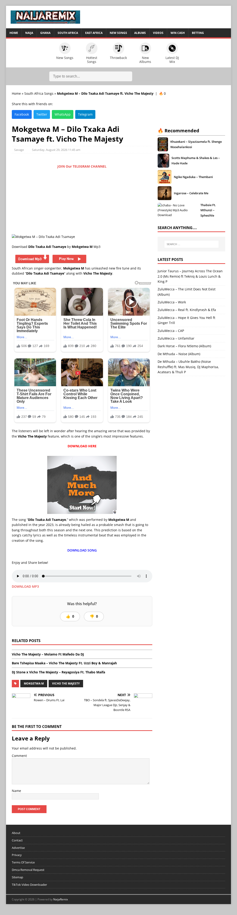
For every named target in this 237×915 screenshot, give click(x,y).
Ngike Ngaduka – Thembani (193, 177)
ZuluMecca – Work (172, 302)
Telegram (85, 114)
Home (13, 33)
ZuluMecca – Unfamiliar (176, 338)
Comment (19, 755)
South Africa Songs (38, 93)
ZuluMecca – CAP (171, 330)
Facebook (22, 114)
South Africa (68, 33)
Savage (19, 150)
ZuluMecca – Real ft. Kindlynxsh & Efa (187, 310)
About (16, 833)
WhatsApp (63, 114)
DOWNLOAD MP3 (25, 586)
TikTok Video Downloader (29, 885)
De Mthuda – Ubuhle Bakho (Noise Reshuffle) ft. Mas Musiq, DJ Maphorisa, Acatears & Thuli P (188, 366)
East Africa (94, 33)
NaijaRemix (60, 899)
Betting (198, 33)
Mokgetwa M (34, 683)
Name (16, 790)
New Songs (118, 33)
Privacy (17, 855)
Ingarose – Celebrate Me (191, 193)
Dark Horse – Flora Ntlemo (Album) (184, 346)
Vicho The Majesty (66, 683)
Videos (158, 33)
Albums (140, 33)
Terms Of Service (23, 862)
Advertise (18, 848)
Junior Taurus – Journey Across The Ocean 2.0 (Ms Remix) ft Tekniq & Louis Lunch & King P (190, 276)
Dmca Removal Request (28, 870)
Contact (17, 840)
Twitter (41, 114)
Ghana (45, 33)
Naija (29, 33)
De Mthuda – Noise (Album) (179, 354)
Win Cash (178, 33)
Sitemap (17, 877)
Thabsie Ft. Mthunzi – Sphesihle (208, 210)
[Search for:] (191, 244)
